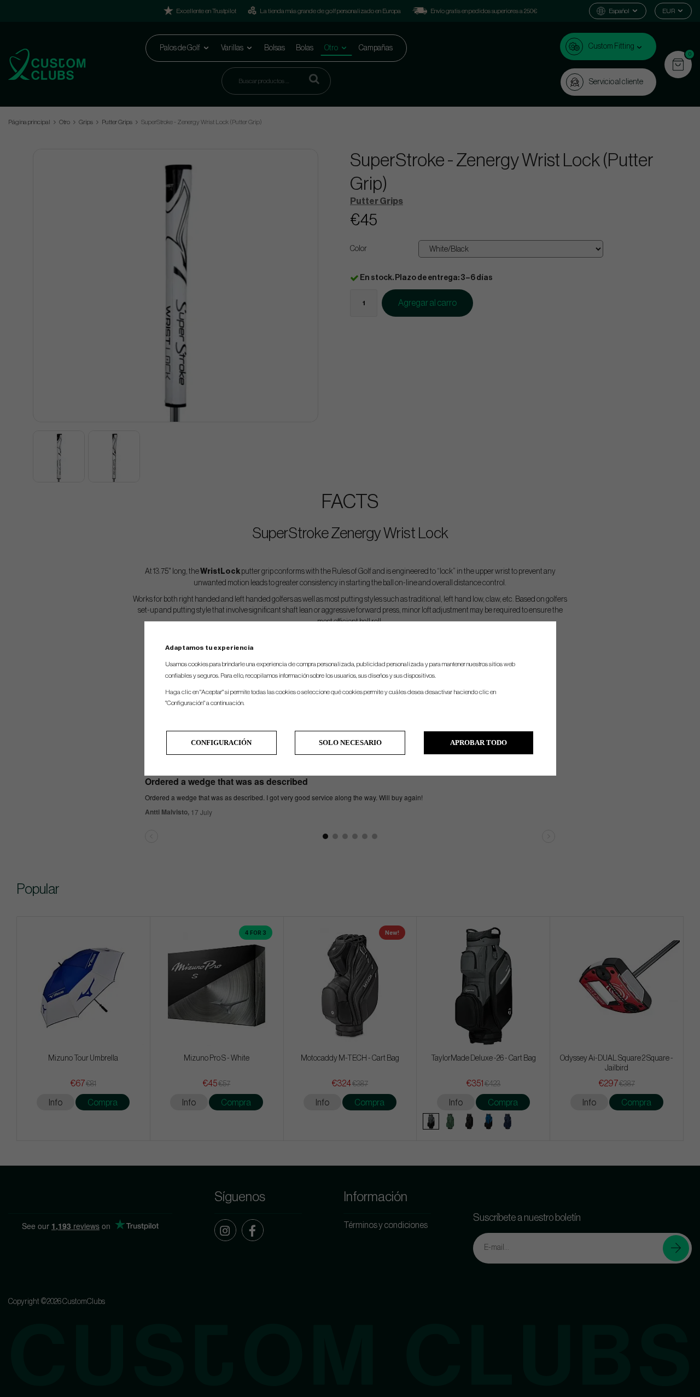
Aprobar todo (478, 742)
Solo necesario (350, 742)
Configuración (221, 742)
